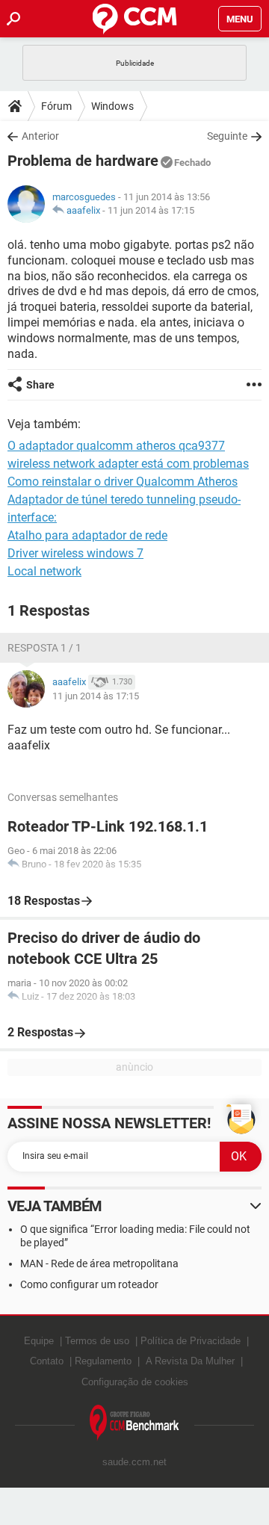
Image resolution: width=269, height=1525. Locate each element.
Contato (47, 1361)
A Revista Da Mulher (190, 1361)
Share (40, 385)
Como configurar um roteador (89, 1284)
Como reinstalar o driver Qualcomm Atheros (122, 481)
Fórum (56, 106)
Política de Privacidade (190, 1340)
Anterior (40, 136)
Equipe (39, 1340)
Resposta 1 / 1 (44, 648)
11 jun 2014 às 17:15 (151, 210)
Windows (112, 106)
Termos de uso (97, 1340)
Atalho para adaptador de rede (87, 535)
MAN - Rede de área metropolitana (99, 1263)
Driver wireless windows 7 (75, 553)
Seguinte (227, 136)
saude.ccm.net (134, 1461)
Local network (44, 571)
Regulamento (103, 1361)
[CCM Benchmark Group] (134, 1423)
